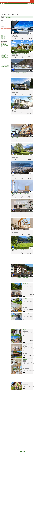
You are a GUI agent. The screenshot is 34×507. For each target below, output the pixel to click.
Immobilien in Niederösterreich (4, 33)
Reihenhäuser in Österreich (3, 56)
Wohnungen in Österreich (3, 43)
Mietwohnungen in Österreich (4, 44)
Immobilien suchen (3, 3)
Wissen (32, 3)
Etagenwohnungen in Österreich (4, 46)
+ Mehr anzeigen (22, 451)
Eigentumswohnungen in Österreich (4, 45)
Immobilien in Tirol (3, 37)
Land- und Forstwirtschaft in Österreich (5, 65)
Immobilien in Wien (3, 39)
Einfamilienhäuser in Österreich (4, 53)
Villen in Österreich (3, 58)
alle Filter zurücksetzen (8, 17)
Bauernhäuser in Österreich (4, 54)
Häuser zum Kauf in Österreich (4, 52)
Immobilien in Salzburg (3, 35)
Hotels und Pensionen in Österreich (4, 64)
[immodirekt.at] (4, 1)
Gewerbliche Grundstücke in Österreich (5, 66)
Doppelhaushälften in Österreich (4, 57)
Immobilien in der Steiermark (4, 36)
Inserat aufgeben (29, 3)
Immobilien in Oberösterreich (4, 34)
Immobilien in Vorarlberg (3, 38)
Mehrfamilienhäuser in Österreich (4, 55)
